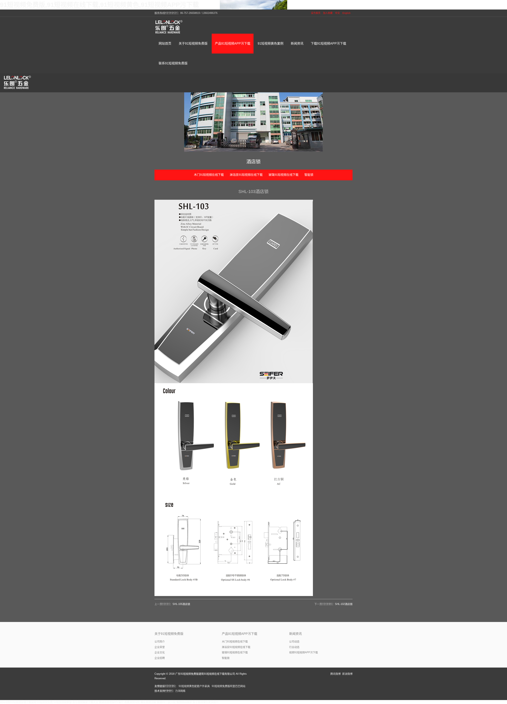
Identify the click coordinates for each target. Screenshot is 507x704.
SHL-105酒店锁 (181, 604)
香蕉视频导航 (132, 701)
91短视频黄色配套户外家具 (194, 686)
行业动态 (294, 647)
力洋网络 (180, 690)
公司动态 (294, 641)
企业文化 (159, 652)
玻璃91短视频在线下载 (283, 174)
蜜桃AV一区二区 (166, 701)
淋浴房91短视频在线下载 (246, 174)
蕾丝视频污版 (148, 701)
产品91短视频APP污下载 (239, 633)
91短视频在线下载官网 (23, 701)
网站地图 (5, 701)
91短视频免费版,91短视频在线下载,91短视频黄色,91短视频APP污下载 (99, 4)
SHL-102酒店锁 (344, 604)
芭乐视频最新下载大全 (85, 701)
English (346, 13)
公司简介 (159, 641)
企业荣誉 (159, 647)
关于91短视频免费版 (168, 633)
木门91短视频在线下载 (209, 174)
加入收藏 (328, 13)
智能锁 (308, 174)
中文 (337, 13)
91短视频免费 (45, 701)
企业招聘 (159, 657)
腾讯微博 (335, 673)
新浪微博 (347, 673)
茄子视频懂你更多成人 (205, 701)
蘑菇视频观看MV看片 (111, 701)
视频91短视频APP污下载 (303, 652)
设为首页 (315, 13)
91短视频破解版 (62, 701)
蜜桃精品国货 (184, 701)
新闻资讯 (295, 633)
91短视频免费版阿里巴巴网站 (228, 686)
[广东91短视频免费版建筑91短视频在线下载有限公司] (169, 27)
